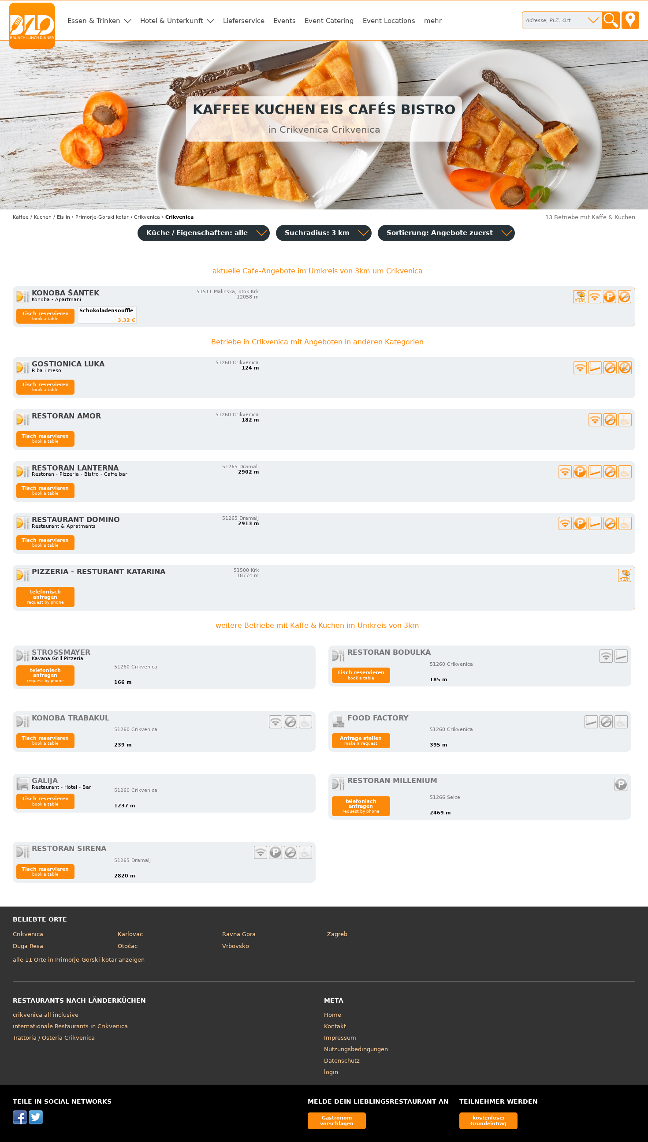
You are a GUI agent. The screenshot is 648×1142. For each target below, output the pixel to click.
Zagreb (337, 934)
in (41, 217)
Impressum (340, 1037)
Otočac (128, 946)
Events (284, 21)
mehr (433, 21)
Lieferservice (243, 21)
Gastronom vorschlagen (337, 1120)
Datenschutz (342, 1060)
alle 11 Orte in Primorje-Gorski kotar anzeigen (79, 959)
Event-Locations (389, 21)
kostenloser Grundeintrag (488, 1120)
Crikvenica (28, 934)
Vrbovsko (235, 946)
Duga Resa (28, 946)
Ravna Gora (239, 934)
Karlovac (130, 934)
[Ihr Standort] (630, 20)
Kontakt (335, 1026)
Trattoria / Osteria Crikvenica (54, 1037)
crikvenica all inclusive (45, 1014)
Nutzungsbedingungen (356, 1049)
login (331, 1072)
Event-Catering (329, 21)
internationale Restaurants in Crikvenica (70, 1026)
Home (332, 1014)
